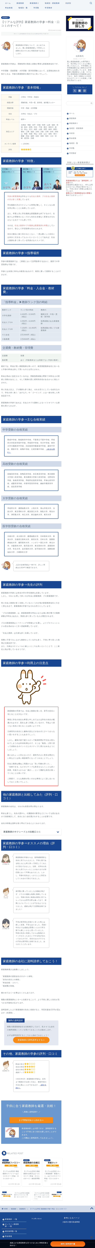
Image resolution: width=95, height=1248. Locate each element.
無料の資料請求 (67, 1244)
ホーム (8, 3)
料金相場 (9, 8)
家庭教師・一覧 (11, 1219)
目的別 (68, 3)
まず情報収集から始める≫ (31, 1120)
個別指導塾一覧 (11, 1231)
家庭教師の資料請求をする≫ (31, 1040)
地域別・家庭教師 (52, 3)
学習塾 (36, 8)
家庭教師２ (34, 3)
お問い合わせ (37, 1218)
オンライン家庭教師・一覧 (12, 1225)
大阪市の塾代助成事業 (71, 1222)
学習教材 (48, 8)
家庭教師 (20, 3)
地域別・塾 (23, 8)
